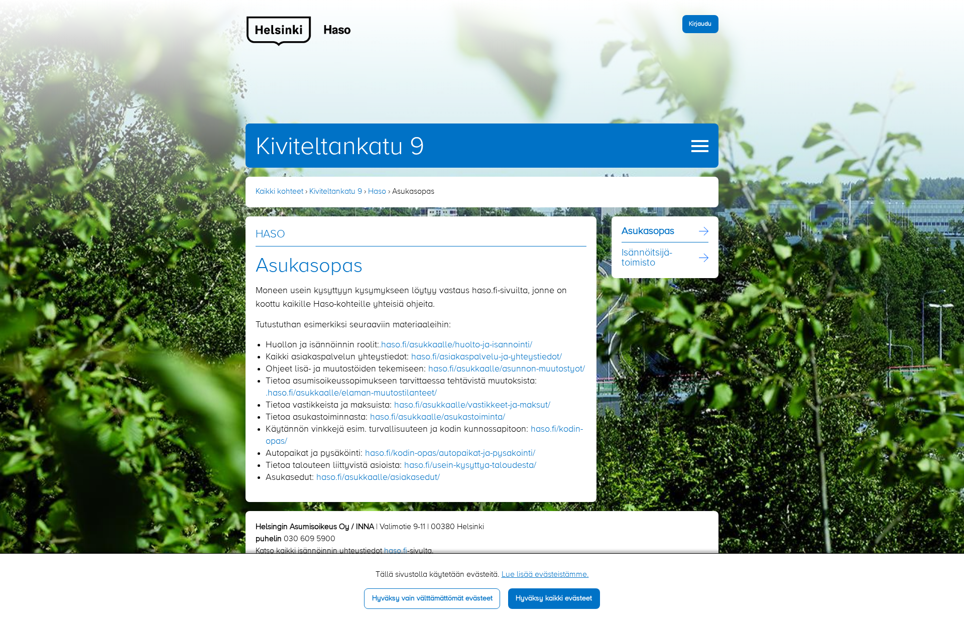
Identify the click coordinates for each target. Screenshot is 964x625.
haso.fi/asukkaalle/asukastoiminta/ (437, 417)
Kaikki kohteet (279, 192)
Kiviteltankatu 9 (340, 147)
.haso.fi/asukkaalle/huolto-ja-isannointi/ (455, 344)
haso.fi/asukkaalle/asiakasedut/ (378, 477)
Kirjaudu (700, 24)
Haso (377, 192)
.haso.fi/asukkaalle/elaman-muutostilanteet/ (351, 393)
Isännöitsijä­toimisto (647, 258)
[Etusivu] (299, 31)
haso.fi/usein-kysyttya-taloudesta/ (470, 465)
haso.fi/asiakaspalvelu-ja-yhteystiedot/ (486, 356)
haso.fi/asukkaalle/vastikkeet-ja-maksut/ (472, 405)
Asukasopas (648, 231)
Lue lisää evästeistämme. (545, 575)
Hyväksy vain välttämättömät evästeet (432, 598)
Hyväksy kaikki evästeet (554, 598)
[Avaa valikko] (699, 146)
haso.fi (395, 551)
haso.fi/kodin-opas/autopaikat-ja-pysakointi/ (450, 453)
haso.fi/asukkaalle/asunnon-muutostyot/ (506, 368)
